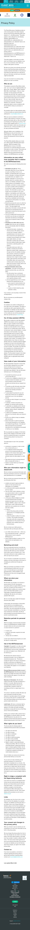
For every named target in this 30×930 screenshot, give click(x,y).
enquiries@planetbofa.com (17, 113)
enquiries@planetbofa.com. (16, 857)
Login (15, 901)
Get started (15, 886)
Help (15, 906)
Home (15, 884)
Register (17, 10)
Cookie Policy (20, 314)
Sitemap (15, 917)
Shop (15, 889)
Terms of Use (22, 123)
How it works (15, 885)
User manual (15, 904)
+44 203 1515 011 (16, 920)
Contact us (15, 910)
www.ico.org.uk (7, 793)
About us (15, 911)
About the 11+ (15, 888)
